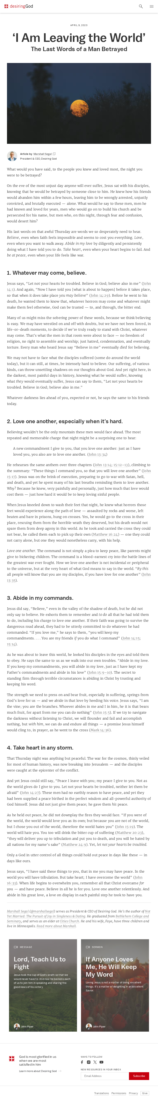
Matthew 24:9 (74, 844)
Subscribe (139, 1076)
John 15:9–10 (99, 672)
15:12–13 (121, 465)
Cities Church (69, 921)
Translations (101, 1093)
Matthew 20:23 (129, 832)
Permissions (119, 1093)
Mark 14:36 (100, 730)
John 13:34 (97, 454)
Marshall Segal (18, 911)
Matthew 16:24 (105, 534)
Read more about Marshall (56, 926)
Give (145, 1093)
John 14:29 (100, 295)
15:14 (11, 644)
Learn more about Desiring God (38, 1071)
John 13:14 (102, 465)
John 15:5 (102, 712)
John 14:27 (30, 792)
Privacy (133, 1093)
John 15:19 (125, 826)
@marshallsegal (42, 911)
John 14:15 (131, 638)
